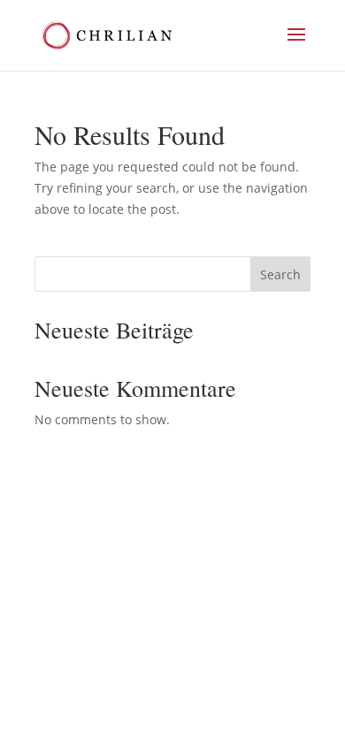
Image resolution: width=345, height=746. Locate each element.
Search (280, 274)
